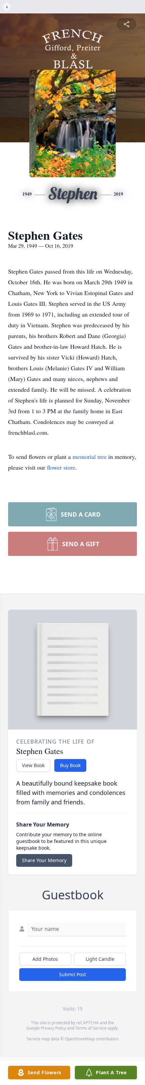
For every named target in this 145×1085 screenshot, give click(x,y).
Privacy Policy (53, 1028)
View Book (33, 765)
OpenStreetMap (80, 1039)
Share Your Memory (44, 860)
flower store (61, 467)
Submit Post (72, 974)
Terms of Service (91, 1028)
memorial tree (89, 457)
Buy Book (70, 765)
